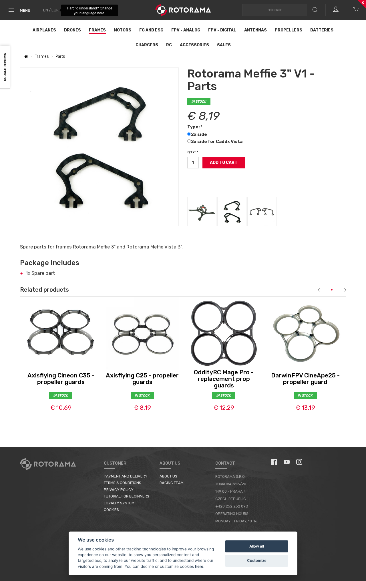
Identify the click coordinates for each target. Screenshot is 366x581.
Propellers (288, 30)
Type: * (194, 127)
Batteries (321, 30)
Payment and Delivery (126, 476)
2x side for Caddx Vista (217, 141)
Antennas (255, 30)
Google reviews (5, 67)
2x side (199, 134)
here (199, 566)
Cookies (111, 510)
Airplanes (44, 30)
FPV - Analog (185, 30)
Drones (72, 30)
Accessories (194, 45)
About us (168, 476)
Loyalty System (119, 503)
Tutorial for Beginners (126, 496)
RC (169, 45)
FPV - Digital (222, 30)
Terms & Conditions (122, 483)
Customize (256, 560)
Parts (60, 56)
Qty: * (192, 152)
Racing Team (172, 483)
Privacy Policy (119, 490)
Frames (97, 30)
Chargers (147, 45)
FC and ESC (151, 30)
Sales (224, 45)
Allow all (256, 546)
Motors (122, 30)
